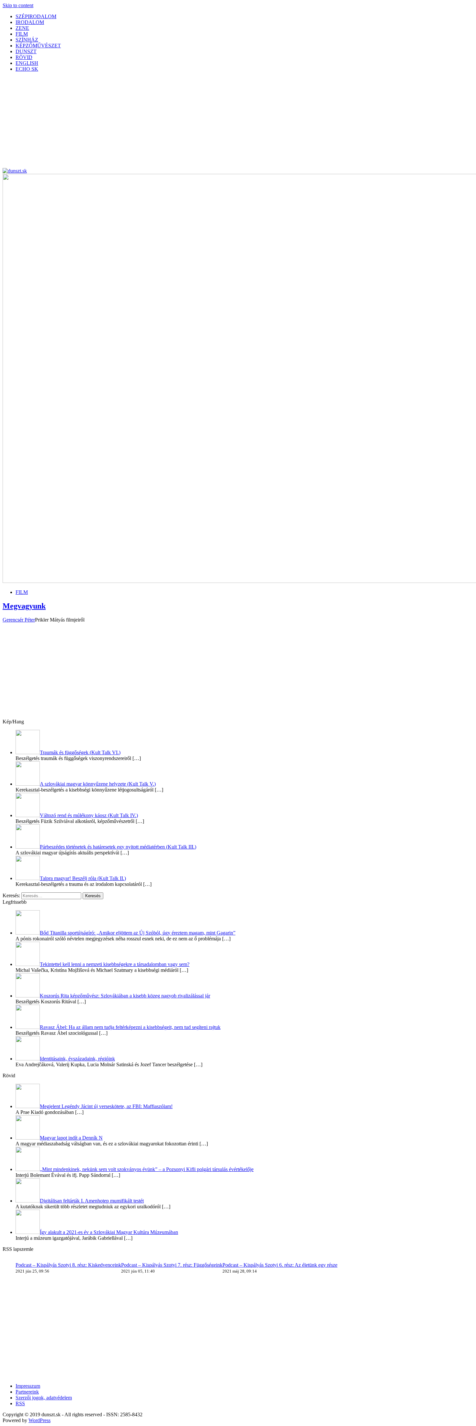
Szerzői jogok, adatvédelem (44, 1397)
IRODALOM (30, 22)
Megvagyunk (24, 606)
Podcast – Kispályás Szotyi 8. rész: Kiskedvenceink (68, 1265)
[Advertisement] (197, 122)
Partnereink (27, 1392)
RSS (20, 1403)
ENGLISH (27, 63)
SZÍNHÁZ (27, 39)
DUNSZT (26, 51)
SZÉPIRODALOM (36, 16)
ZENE (22, 28)
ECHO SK (27, 69)
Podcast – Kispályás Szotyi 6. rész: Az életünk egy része (279, 1265)
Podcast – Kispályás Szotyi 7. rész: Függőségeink (171, 1265)
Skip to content (18, 5)
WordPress (39, 1420)
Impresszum (28, 1386)
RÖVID (24, 57)
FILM (22, 34)
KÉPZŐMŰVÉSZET (38, 45)
